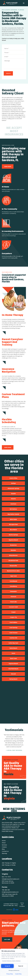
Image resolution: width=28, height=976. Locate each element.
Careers (4, 847)
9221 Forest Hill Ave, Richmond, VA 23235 (8, 882)
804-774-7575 (6, 877)
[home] (9, 3)
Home (4, 840)
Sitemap (4, 853)
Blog (3, 849)
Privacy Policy (16, 904)
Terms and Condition (22, 904)
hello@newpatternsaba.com (10, 879)
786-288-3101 (6, 890)
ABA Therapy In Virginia (9, 863)
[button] (24, 3)
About (4, 843)
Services (4, 845)
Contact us (5, 851)
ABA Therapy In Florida (8, 865)
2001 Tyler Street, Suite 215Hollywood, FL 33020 (9, 895)
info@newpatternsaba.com (10, 892)
